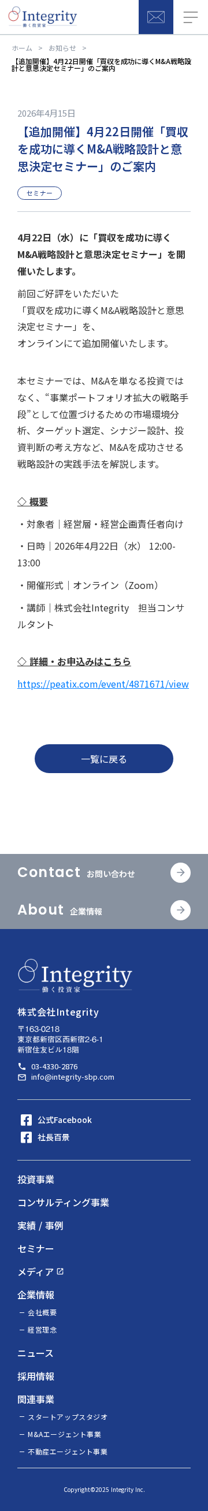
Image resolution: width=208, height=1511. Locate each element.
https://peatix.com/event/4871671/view (103, 684)
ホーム (22, 47)
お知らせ (62, 47)
